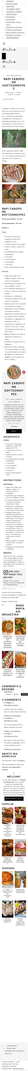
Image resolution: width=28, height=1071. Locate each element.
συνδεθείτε (22, 760)
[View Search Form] (4, 44)
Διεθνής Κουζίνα (13, 35)
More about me (13, 798)
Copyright (12, 1046)
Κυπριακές (10, 19)
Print (14, 431)
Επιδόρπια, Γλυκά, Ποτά (14, 23)
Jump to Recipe (9, 99)
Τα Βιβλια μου (13, 9)
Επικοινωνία (12, 38)
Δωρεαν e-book (14, 12)
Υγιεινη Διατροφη (13, 30)
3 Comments (17, 94)
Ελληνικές (10, 17)
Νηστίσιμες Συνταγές (15, 32)
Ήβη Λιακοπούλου (11, 92)
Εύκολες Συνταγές (14, 27)
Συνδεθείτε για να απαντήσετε (12, 715)
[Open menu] (4, 56)
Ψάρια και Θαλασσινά (16, 75)
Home (8, 75)
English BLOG (12, 4)
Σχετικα (10, 6)
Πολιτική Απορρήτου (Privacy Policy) (15, 1051)
